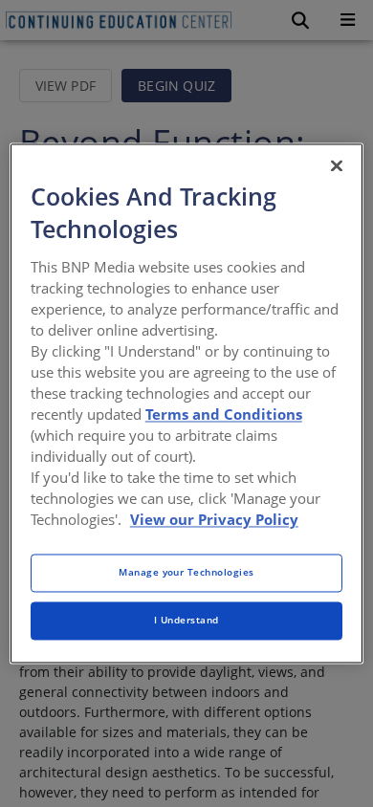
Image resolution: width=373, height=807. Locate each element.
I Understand (186, 620)
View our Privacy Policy (214, 520)
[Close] (337, 165)
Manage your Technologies (186, 572)
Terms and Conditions (223, 414)
